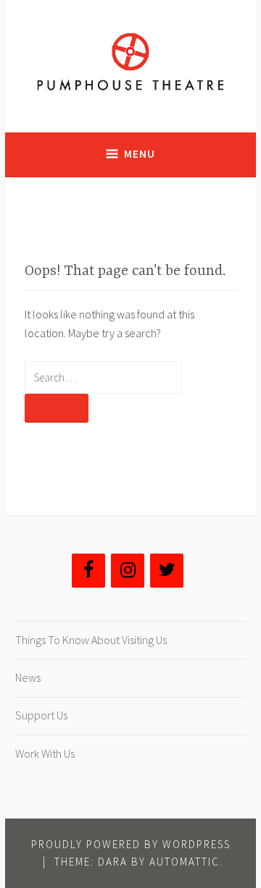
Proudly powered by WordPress (131, 844)
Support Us (41, 715)
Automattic (184, 861)
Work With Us (45, 753)
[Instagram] (127, 571)
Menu (139, 154)
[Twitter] (166, 571)
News (28, 677)
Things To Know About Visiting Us (91, 640)
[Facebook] (88, 571)
